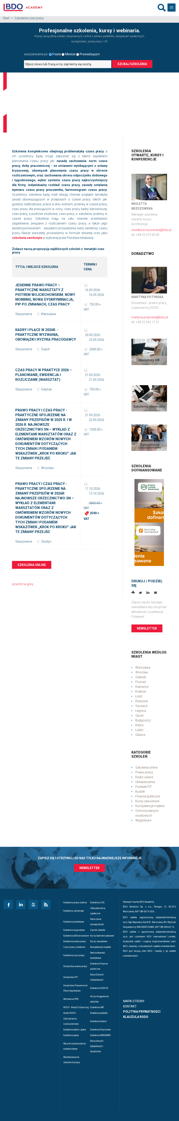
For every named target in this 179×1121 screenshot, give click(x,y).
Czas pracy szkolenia (74, 947)
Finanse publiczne (147, 796)
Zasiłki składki (97, 930)
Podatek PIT (143, 786)
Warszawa (142, 667)
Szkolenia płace (71, 1035)
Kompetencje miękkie (149, 806)
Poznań (140, 682)
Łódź (138, 696)
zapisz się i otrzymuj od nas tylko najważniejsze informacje (89, 858)
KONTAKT (130, 1006)
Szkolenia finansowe (100, 1029)
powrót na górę (22, 584)
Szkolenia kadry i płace (74, 1029)
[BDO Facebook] (8, 904)
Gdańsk (140, 677)
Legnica (140, 710)
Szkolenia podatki (99, 1013)
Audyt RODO (69, 1013)
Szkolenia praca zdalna (75, 902)
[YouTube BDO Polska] (33, 904)
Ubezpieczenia (145, 782)
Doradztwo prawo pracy (75, 966)
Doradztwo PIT (70, 977)
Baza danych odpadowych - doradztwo (97, 1046)
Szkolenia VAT (97, 1007)
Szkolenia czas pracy (73, 955)
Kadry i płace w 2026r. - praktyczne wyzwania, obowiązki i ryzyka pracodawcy (45, 334)
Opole (139, 715)
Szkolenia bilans (98, 1021)
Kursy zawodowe (147, 801)
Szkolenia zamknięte (73, 911)
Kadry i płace (144, 777)
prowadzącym (90, 54)
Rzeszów (141, 701)
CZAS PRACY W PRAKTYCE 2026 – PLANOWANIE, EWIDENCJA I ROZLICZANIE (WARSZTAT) (43, 375)
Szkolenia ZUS (97, 902)
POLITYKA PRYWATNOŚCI (141, 1011)
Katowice (141, 686)
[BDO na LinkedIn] (21, 904)
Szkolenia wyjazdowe (74, 930)
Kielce (139, 725)
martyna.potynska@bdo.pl (149, 317)
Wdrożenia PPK (70, 999)
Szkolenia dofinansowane (76, 936)
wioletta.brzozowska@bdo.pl (151, 230)
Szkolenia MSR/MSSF (100, 1035)
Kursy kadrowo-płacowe (102, 936)
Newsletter (147, 628)
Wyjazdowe (143, 820)
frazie (56, 54)
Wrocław (141, 672)
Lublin (139, 730)
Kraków (140, 691)
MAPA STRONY (134, 1001)
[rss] (45, 904)
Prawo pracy (144, 772)
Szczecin (141, 706)
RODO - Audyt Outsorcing (76, 1007)
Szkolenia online (31, 565)
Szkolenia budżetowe (73, 922)
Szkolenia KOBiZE (99, 988)
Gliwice (140, 734)
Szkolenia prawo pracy (74, 941)
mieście (70, 54)
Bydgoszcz (143, 720)
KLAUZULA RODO (135, 1017)
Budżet (140, 791)
